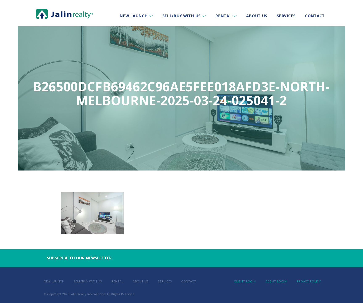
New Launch (133, 15)
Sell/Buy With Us (181, 15)
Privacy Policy (308, 281)
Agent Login (276, 281)
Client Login (245, 281)
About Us (256, 15)
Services (286, 15)
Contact (315, 15)
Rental (223, 15)
